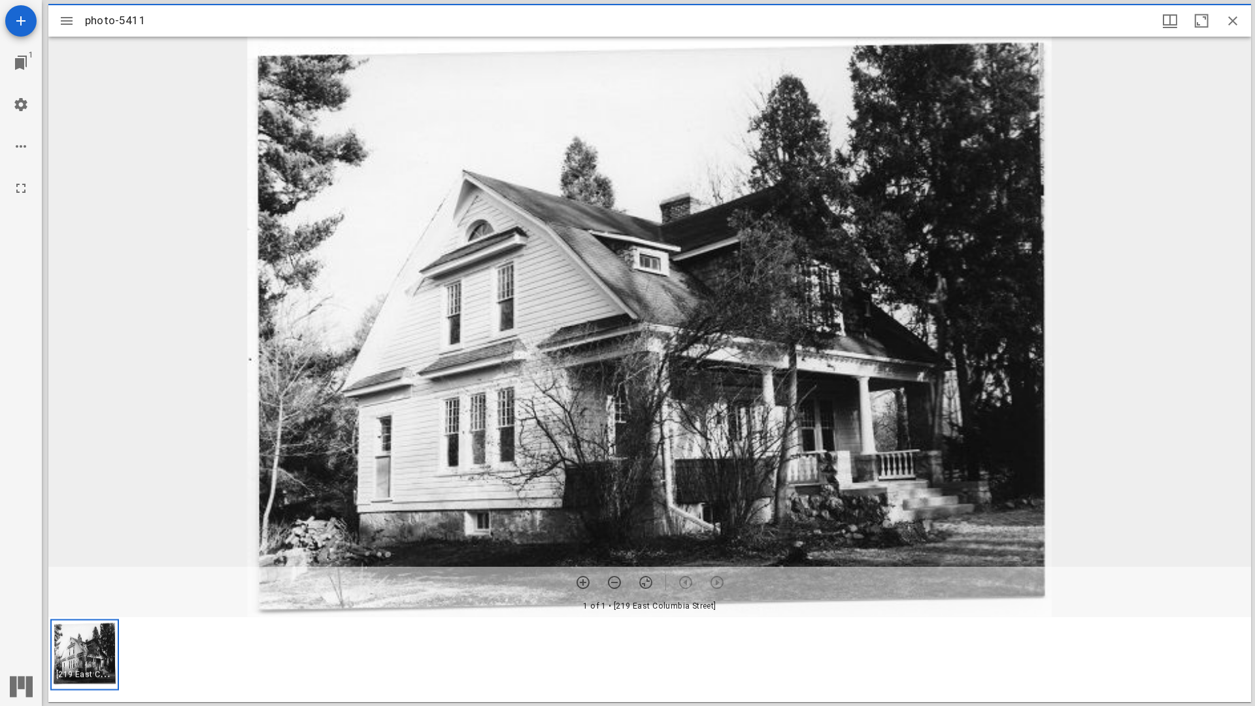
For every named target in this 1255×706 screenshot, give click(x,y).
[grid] (649, 659)
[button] (85, 654)
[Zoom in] (583, 582)
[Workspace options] (21, 146)
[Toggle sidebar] (66, 21)
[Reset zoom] (645, 582)
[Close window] (1232, 21)
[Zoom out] (614, 582)
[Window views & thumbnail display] (1170, 21)
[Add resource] (21, 21)
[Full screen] (21, 188)
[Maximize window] (1201, 21)
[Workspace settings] (21, 104)
